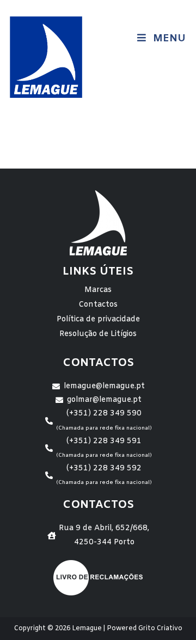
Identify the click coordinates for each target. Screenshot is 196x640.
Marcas (98, 290)
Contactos (98, 305)
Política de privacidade (98, 319)
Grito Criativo (160, 628)
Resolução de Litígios (98, 334)
